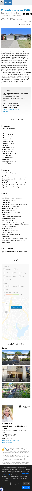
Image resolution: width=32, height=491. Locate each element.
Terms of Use (7, 475)
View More (6, 111)
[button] (1, 489)
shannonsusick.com (7, 442)
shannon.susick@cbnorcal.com (11, 109)
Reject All (26, 484)
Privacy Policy (25, 473)
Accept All (26, 488)
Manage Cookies (16, 484)
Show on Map (17, 307)
